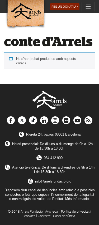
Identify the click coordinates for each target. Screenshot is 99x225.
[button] (64, 6)
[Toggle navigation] (88, 6)
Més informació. (77, 199)
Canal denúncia (64, 216)
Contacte (44, 216)
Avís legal (52, 211)
